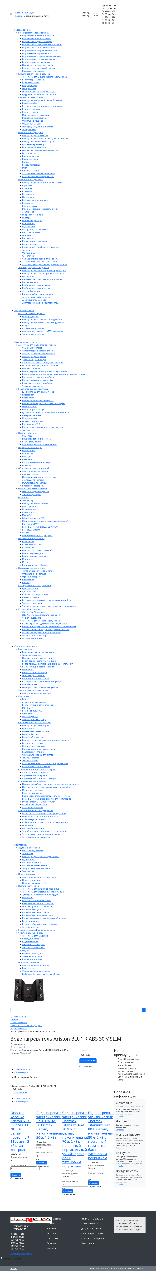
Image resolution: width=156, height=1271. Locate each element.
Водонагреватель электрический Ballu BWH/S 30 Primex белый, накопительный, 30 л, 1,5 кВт (51, 1125)
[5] (88, 1050)
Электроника (87, 1243)
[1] (80, 1050)
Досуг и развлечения (91, 1228)
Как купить (52, 1228)
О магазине (52, 1238)
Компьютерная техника (92, 1233)
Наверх (13, 1268)
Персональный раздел (21, 1253)
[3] (84, 1050)
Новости (51, 1223)
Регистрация (28, 12)
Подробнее (120, 1116)
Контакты (51, 1248)
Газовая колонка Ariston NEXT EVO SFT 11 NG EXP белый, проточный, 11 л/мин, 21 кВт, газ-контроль (20, 1131)
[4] (86, 1050)
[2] (82, 1050)
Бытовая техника (89, 1223)
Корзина (19, 16)
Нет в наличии (88, 1060)
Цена (26, 1047)
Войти (18, 12)
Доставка (51, 1233)
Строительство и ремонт (93, 1238)
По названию (16, 1047)
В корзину (16, 1175)
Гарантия (51, 1243)
